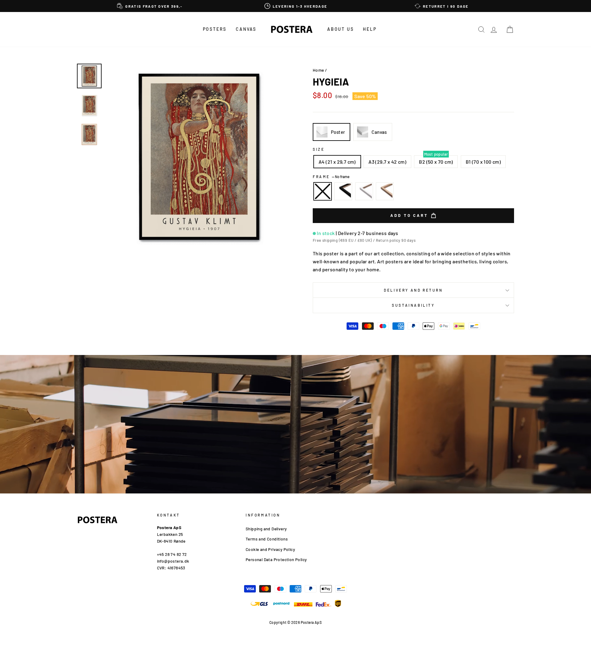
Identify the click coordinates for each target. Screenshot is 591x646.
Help (369, 29)
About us (340, 29)
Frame (331, 176)
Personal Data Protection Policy (276, 559)
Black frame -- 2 (343, 191)
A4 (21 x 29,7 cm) (337, 162)
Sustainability (413, 305)
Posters (215, 29)
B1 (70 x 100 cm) (483, 162)
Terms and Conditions (267, 538)
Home (318, 70)
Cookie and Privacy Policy (270, 549)
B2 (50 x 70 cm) (436, 162)
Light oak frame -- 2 (384, 191)
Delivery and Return (413, 290)
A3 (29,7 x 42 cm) (387, 162)
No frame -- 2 (322, 191)
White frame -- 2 (364, 191)
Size (318, 149)
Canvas (246, 29)
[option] (150, 6)
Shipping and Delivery (266, 528)
